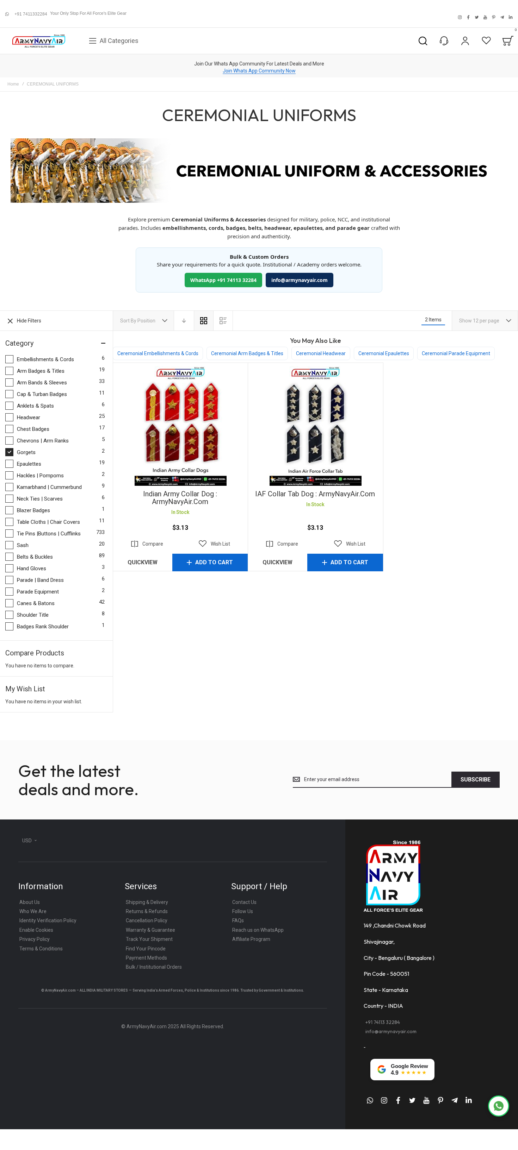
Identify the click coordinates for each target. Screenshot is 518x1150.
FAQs (238, 920)
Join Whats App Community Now (259, 71)
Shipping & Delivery (147, 902)
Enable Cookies (36, 930)
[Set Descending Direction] (184, 321)
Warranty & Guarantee (150, 930)
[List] (223, 321)
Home (13, 84)
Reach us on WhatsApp (258, 930)
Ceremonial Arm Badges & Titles (247, 353)
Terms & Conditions (41, 948)
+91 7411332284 (30, 14)
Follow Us (242, 911)
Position (146, 320)
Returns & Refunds (147, 911)
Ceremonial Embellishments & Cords (157, 353)
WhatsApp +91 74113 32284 (223, 280)
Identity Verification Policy (47, 920)
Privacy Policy (34, 939)
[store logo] (38, 41)
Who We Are (33, 911)
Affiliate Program (251, 939)
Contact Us (244, 902)
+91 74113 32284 (382, 1022)
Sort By (128, 320)
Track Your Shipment (149, 939)
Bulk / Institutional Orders (154, 967)
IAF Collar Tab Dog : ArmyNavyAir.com (315, 426)
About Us (29, 902)
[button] (214, 544)
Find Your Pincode (146, 948)
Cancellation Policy (146, 920)
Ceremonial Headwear (321, 353)
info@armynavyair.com (299, 280)
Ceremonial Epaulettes (383, 353)
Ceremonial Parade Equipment (456, 353)
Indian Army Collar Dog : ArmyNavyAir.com (180, 426)
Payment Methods (146, 958)
